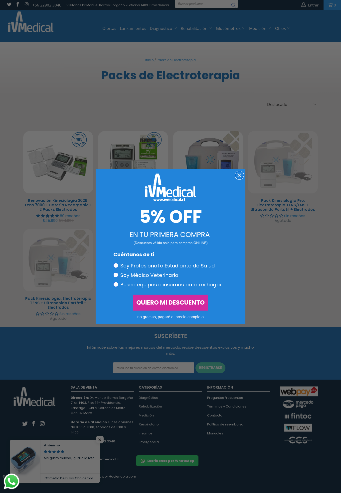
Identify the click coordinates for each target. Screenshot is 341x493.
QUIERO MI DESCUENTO (170, 302)
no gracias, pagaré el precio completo (170, 317)
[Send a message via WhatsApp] (11, 481)
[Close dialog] (239, 175)
